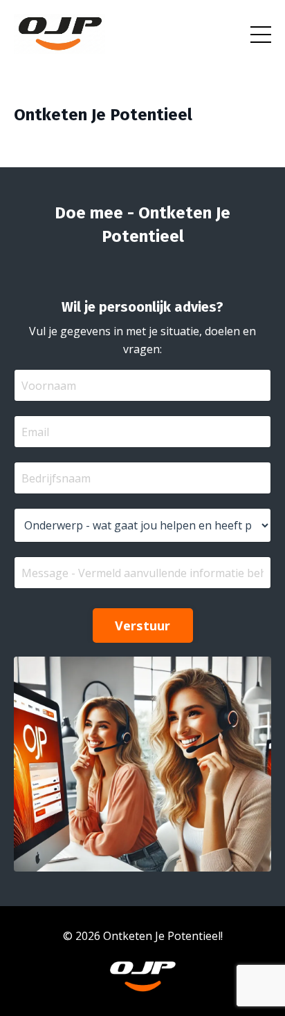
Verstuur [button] (143, 625)
